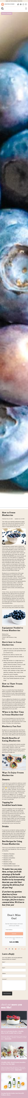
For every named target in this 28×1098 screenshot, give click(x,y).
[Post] (12, 948)
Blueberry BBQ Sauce (9, 863)
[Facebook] (23, 4)
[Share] (9, 948)
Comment (4, 979)
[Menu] (26, 8)
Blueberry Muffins (8, 856)
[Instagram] (21, 4)
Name (3, 962)
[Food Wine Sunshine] (2, 4)
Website (4, 973)
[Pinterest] (26, 4)
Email (3, 967)
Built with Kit (14, 942)
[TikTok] (18, 4)
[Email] (19, 948)
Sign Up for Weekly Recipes (14, 1)
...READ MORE (7, 1039)
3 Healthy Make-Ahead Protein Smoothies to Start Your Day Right (13, 1063)
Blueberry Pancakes (8, 854)
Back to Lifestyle (6, 13)
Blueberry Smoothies (9, 858)
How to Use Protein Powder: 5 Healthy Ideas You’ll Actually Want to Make (12, 1032)
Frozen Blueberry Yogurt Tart (11, 865)
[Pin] (6, 948)
